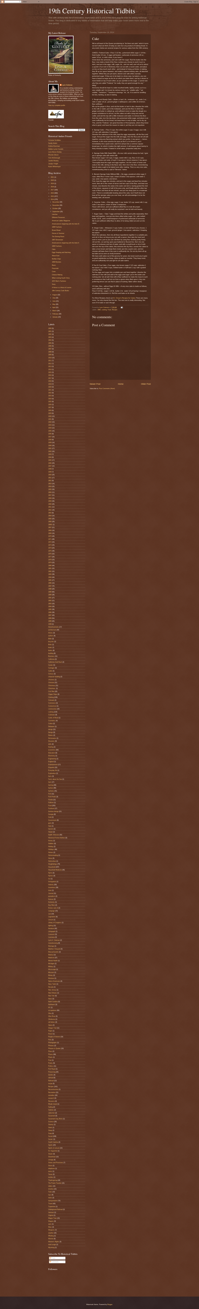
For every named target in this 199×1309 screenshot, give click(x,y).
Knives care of (53, 908)
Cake (53, 249)
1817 (49, 378)
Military (50, 966)
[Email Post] (121, 307)
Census (50, 674)
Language (51, 911)
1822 (49, 393)
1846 (49, 463)
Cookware (51, 715)
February (55, 314)
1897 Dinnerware (57, 240)
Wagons (51, 1221)
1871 (49, 539)
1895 (49, 609)
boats (50, 647)
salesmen (51, 1113)
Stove (50, 1165)
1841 (49, 448)
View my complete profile (56, 105)
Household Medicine (55, 870)
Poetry (50, 1063)
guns (49, 823)
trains (50, 1198)
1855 (49, 489)
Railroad (51, 1081)
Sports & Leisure (53, 1148)
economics (52, 750)
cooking (104, 310)
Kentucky (51, 902)
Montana (51, 978)
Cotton (50, 723)
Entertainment (53, 764)
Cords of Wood (53, 718)
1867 (49, 527)
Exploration (52, 773)
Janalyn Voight (53, 164)
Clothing (51, 697)
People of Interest (54, 1037)
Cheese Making (57, 275)
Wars (50, 1227)
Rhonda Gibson (53, 155)
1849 (49, 472)
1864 (49, 516)
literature (51, 928)
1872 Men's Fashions (59, 281)
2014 (52, 199)
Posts (53, 1258)
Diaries (50, 735)
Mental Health (52, 960)
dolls (49, 744)
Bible (50, 639)
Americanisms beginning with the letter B (65, 224)
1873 (49, 545)
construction (52, 709)
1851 (49, 478)
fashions (51, 791)
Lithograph (51, 931)
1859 (49, 501)
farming (50, 785)
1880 (49, 565)
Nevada (50, 987)
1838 (49, 439)
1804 (49, 340)
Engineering (52, 759)
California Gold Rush (55, 662)
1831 (49, 419)
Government (52, 820)
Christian (51, 682)
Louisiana (51, 937)
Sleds (50, 1127)
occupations (52, 1010)
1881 (49, 568)
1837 (49, 437)
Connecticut (52, 706)
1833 (49, 425)
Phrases (51, 1045)
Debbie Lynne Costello (55, 149)
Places (50, 1054)
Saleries (51, 1110)
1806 (49, 346)
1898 (49, 618)
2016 (52, 193)
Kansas (50, 899)
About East (55, 255)
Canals (50, 665)
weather (50, 1233)
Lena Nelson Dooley (55, 152)
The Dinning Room (58, 236)
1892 (49, 600)
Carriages (51, 668)
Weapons (51, 1230)
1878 (49, 559)
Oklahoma (51, 1019)
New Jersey (52, 990)
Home (120, 384)
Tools (50, 1192)
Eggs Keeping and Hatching (61, 252)
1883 (49, 574)
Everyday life (52, 770)
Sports (50, 1145)
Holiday (50, 846)
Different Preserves (58, 217)
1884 (49, 577)
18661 (50, 524)
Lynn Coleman (67, 85)
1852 (49, 480)
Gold (49, 817)
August (55, 295)
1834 (49, 428)
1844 (49, 457)
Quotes (50, 1075)
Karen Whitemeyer (54, 166)
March (54, 310)
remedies (51, 1095)
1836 (49, 434)
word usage (52, 1244)
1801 (49, 331)
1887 (49, 586)
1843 (49, 454)
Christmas (51, 685)
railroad (50, 1078)
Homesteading (53, 855)
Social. (50, 1139)
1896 (49, 612)
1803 (49, 337)
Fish (49, 794)
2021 (52, 177)
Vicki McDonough (54, 158)
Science (51, 1121)
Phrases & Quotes (54, 1048)
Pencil (50, 1034)
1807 (49, 349)
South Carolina (53, 1142)
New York (51, 996)
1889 (49, 592)
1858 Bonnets (56, 262)
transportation (52, 1201)
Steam (50, 1154)
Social (50, 1136)
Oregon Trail (52, 1028)
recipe (50, 1083)
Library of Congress (54, 922)
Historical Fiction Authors (56, 838)
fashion (50, 788)
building (50, 653)
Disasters (51, 741)
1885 (49, 580)
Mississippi (52, 969)
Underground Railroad (55, 1209)
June (54, 301)
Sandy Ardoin (52, 143)
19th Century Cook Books (60, 290)
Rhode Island (52, 1104)
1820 (49, 387)
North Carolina (53, 1001)
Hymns (50, 876)
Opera (50, 1025)
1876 (49, 554)
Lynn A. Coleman (54, 940)
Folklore (51, 802)
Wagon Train (52, 1218)
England (51, 761)
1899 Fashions (57, 227)
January (55, 317)
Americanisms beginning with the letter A (65, 243)
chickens (51, 680)
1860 (49, 504)
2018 (52, 187)
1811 (49, 360)
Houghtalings (52, 864)
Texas (50, 1174)
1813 (49, 366)
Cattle (50, 671)
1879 (49, 562)
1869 (49, 533)
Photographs (52, 1042)
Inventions (51, 887)
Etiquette (51, 767)
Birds (50, 644)
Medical (50, 955)
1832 (49, 422)
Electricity (51, 756)
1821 (49, 390)
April (54, 307)
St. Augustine (52, 1151)
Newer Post (95, 384)
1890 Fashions (57, 246)
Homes (50, 852)
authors (50, 636)
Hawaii (50, 832)
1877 (49, 557)
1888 (49, 589)
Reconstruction (53, 1089)
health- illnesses (53, 835)
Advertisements (53, 627)
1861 (49, 507)
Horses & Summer (58, 233)
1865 (49, 519)
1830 (49, 416)
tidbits (50, 1186)
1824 (49, 399)
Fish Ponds (52, 797)
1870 (49, 536)
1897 (49, 615)
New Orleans (52, 993)
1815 (49, 372)
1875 (49, 551)
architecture (52, 630)
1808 (49, 352)
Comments (55, 1262)
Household (51, 867)
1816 (49, 375)
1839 (49, 442)
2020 (52, 180)
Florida (50, 800)
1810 (49, 358)
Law (49, 914)
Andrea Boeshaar (54, 146)
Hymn (50, 873)
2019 (52, 183)
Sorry (54, 284)
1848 (49, 469)
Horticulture (52, 861)
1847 (49, 466)
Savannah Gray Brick (55, 1119)
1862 (49, 510)
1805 (49, 343)
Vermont (51, 1212)
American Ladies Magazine (61, 221)
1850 (49, 475)
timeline (50, 1189)
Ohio (49, 1013)
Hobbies (51, 843)
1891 (49, 598)
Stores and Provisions (55, 1162)
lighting (50, 925)
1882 (49, 571)
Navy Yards (52, 984)
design (50, 729)
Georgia (50, 814)
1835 (49, 431)
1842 (49, 451)
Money (50, 975)
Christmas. (52, 688)
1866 (99, 310)
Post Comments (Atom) (107, 388)
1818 (49, 381)
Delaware (51, 726)
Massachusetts (53, 952)
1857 (49, 495)
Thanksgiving (52, 1180)
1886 (49, 583)
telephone (51, 1168)
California (51, 659)
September (56, 211)
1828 (49, 410)
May (54, 304)
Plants (50, 1057)
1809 (49, 355)
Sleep (50, 1130)
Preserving (51, 1072)
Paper (50, 1031)
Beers (54, 265)
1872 (49, 542)
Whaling (51, 1236)
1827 (49, 407)
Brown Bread (56, 230)
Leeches (55, 214)
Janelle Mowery (53, 161)
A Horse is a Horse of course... (62, 287)
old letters (51, 1022)
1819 (49, 384)
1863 (49, 513)
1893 (49, 603)
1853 (49, 483)
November (56, 205)
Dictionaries (52, 738)
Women (50, 1238)
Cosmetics (51, 720)
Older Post (146, 384)
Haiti (49, 826)
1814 (49, 369)
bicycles (51, 641)
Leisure (50, 920)
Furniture (51, 808)
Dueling (50, 747)
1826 (49, 404)
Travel (50, 1203)
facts (50, 776)
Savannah (51, 1116)
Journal (50, 893)
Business (51, 656)
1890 (49, 595)
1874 (49, 548)
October (55, 208)
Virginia (50, 1215)
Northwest (51, 1004)
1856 (49, 492)
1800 (49, 328)
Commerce (52, 703)
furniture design (53, 811)
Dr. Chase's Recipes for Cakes (124, 298)
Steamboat (52, 1157)
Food (109, 310)
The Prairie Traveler (54, 1183)
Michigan (51, 963)
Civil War (51, 691)
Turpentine (51, 1206)
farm (49, 782)
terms (50, 1171)
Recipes (114, 310)
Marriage (51, 946)
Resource (51, 1101)
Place (50, 1051)
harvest (50, 829)
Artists (50, 633)
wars (49, 1224)
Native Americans (54, 981)
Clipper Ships (52, 694)
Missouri (51, 972)
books (50, 650)
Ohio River (51, 1016)
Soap (50, 1133)
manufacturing (53, 943)
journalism (51, 896)
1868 (49, 530)
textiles (50, 1177)
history (50, 840)
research (51, 1098)
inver (49, 890)
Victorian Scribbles (54, 140)
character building (54, 677)
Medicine (51, 958)
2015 (52, 196)
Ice (49, 879)
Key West (51, 905)
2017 (52, 190)
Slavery (50, 1124)
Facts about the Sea (55, 779)
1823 (49, 396)
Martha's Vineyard (54, 949)
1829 (49, 413)
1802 (49, 334)
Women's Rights (53, 1241)
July (54, 298)
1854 (49, 486)
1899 (49, 621)
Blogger (109, 1304)
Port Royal (51, 1069)
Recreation (51, 1092)
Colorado (51, 700)
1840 (49, 445)
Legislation (51, 917)
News (50, 999)
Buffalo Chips (56, 259)
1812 (49, 363)
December (56, 202)
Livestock (51, 934)
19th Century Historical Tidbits (91, 10)
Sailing (50, 1107)
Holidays (51, 849)
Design (50, 732)
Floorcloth (55, 268)
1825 (49, 401)
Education (51, 753)
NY (49, 1007)
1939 (49, 624)
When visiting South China (61, 278)
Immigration (52, 881)
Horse (50, 858)
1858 (49, 498)
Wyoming (51, 1247)
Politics (50, 1066)
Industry (51, 884)
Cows (54, 271)
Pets (49, 1040)
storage (50, 1160)
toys (49, 1195)
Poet (49, 1060)
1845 (49, 460)
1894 (49, 606)
